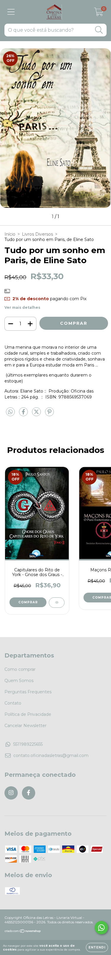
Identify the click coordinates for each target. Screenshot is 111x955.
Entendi (97, 947)
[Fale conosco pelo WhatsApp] (101, 927)
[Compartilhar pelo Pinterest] (49, 414)
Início (9, 234)
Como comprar (20, 669)
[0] (99, 13)
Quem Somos (18, 680)
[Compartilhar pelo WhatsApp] (10, 412)
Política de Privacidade (27, 714)
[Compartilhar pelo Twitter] (37, 414)
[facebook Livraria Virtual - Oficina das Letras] (28, 793)
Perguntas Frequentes (28, 691)
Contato (12, 703)
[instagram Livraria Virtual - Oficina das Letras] (11, 793)
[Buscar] (99, 30)
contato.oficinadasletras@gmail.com (51, 755)
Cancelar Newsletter (25, 725)
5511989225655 (28, 744)
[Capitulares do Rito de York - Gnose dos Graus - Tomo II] (57, 602)
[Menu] (11, 12)
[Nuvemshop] (22, 932)
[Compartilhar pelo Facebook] (24, 414)
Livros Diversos (37, 234)
